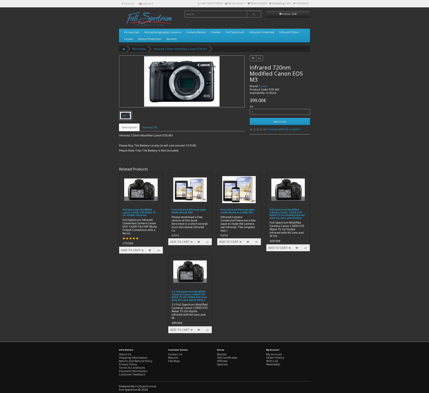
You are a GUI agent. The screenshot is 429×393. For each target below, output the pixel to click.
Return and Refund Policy (135, 361)
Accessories (131, 32)
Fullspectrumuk (145, 386)
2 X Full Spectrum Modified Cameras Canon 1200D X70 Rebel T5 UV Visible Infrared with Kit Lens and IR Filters (189, 295)
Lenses (128, 39)
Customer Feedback (132, 374)
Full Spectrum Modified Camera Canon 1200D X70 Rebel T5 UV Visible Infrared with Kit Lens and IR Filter (287, 214)
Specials (222, 364)
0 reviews (272, 129)
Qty (251, 106)
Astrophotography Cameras (162, 32)
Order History (275, 357)
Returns (173, 357)
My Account (274, 354)
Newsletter (273, 364)
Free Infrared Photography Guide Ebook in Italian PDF (238, 211)
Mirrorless (139, 49)
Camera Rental (196, 32)
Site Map (174, 361)
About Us (125, 354)
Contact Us (175, 354)
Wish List (272, 361)
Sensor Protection (149, 39)
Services (171, 39)
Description (129, 127)
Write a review (290, 129)
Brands (222, 354)
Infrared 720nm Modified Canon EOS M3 (180, 49)
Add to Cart (280, 121)
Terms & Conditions (132, 368)
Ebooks (216, 32)
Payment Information (133, 371)
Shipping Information (133, 357)
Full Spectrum (235, 32)
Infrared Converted (261, 32)
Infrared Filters (289, 32)
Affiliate (222, 361)
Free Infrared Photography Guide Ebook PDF (189, 211)
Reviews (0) (150, 127)
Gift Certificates (227, 357)
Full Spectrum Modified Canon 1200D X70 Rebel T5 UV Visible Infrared (139, 212)
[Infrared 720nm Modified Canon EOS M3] (182, 81)
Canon (263, 86)
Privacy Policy (128, 364)
